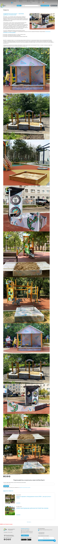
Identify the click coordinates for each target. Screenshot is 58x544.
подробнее (18, 502)
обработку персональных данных (25, 487)
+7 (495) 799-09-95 (34, 2)
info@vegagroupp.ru (17, 2)
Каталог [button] (18, 5)
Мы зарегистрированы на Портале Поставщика (10, 535)
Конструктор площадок (45, 5)
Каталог (24, 535)
